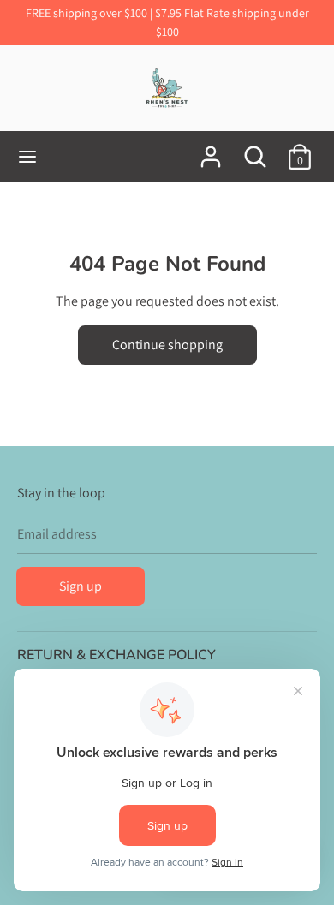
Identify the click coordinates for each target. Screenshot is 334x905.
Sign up (80, 586)
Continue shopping (167, 345)
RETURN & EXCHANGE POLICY (116, 655)
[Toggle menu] (27, 156)
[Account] (211, 150)
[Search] (255, 150)
